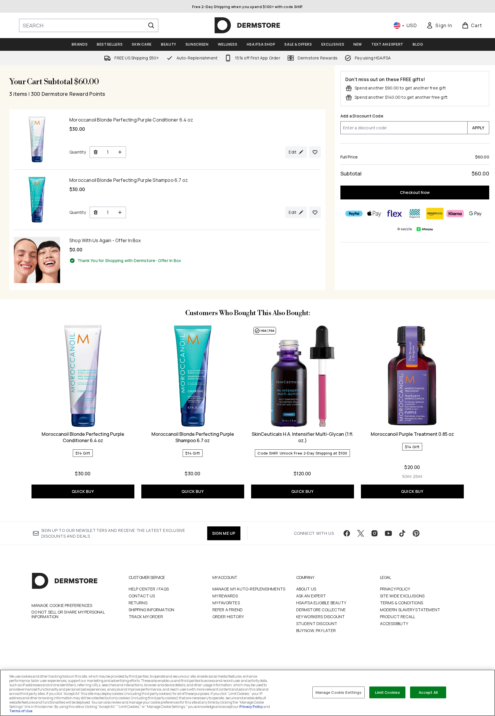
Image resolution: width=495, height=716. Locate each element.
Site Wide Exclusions (402, 596)
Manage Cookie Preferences (61, 605)
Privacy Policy (395, 589)
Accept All (428, 692)
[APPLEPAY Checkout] (374, 213)
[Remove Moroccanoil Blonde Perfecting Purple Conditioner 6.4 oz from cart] (95, 152)
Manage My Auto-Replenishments (248, 589)
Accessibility (394, 623)
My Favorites (226, 602)
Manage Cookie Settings (339, 692)
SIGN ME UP (224, 533)
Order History (228, 616)
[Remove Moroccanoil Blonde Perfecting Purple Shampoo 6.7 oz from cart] (95, 212)
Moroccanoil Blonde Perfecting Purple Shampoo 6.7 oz (192, 437)
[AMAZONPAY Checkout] (435, 213)
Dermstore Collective (321, 609)
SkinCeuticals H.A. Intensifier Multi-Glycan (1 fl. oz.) (302, 437)
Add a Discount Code (361, 116)
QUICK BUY (83, 491)
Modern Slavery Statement (410, 609)
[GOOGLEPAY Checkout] (476, 213)
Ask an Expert (311, 596)
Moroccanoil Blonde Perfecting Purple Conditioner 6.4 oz (83, 437)
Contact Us (142, 596)
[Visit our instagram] (374, 533)
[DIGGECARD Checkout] (415, 213)
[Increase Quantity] (120, 152)
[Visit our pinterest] (416, 533)
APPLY (478, 127)
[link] (439, 25)
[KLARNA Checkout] (455, 213)
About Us (306, 589)
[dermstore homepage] (247, 25)
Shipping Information (152, 609)
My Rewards (225, 596)
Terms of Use (20, 710)
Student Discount (317, 623)
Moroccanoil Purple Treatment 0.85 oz (412, 434)
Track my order (146, 616)
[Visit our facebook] (347, 533)
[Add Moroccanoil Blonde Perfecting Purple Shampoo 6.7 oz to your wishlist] (315, 212)
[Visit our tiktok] (402, 533)
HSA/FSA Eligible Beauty (321, 602)
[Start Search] (151, 25)
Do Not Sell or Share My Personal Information (68, 614)
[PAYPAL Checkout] (354, 213)
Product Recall (398, 616)
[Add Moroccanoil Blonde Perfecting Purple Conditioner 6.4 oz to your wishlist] (315, 152)
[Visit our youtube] (388, 533)
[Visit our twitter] (361, 533)
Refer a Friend (227, 609)
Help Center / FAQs (149, 589)
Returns (138, 602)
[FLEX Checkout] (395, 213)
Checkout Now (415, 192)
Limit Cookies (387, 692)
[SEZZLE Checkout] (405, 229)
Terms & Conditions (401, 602)
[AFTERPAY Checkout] (425, 229)
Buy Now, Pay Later (316, 630)
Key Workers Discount (320, 616)
